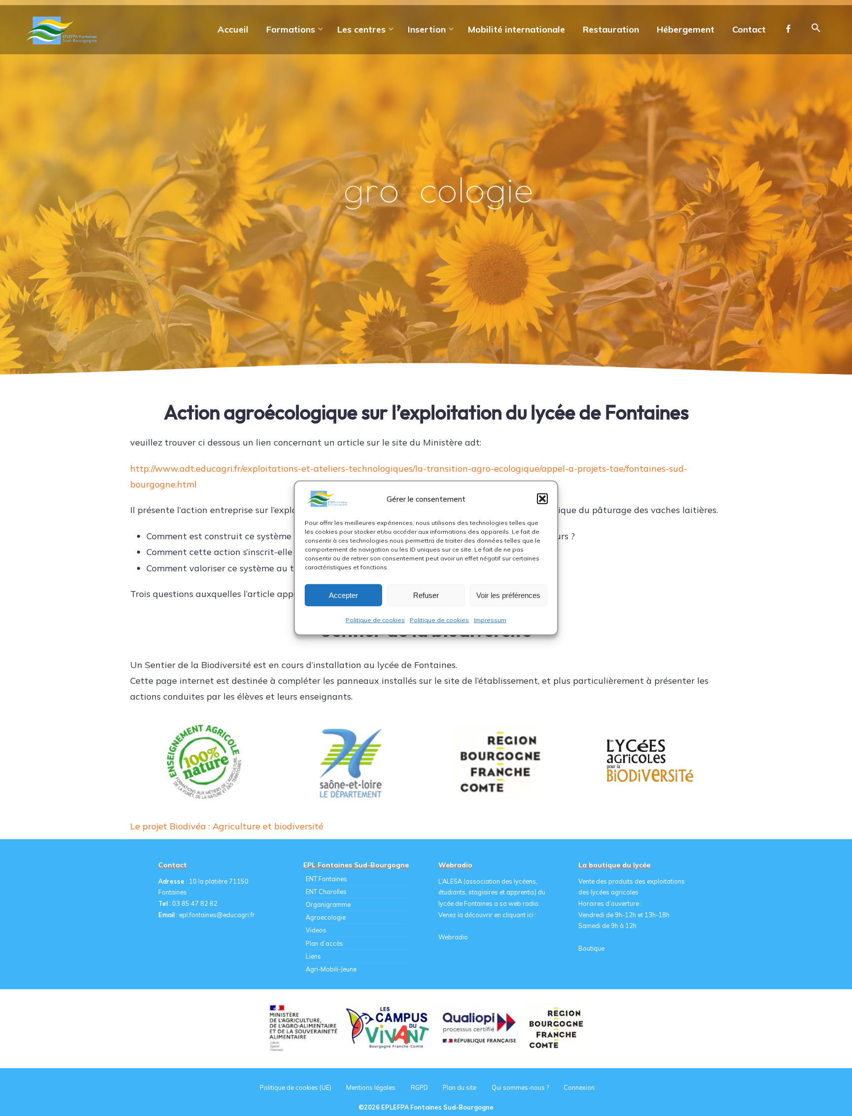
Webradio (453, 937)
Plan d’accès (324, 943)
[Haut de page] (813, 1077)
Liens (313, 956)
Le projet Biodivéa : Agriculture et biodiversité (226, 826)
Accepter (343, 595)
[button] (542, 499)
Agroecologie (326, 917)
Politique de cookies (375, 620)
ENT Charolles (326, 891)
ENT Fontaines (326, 879)
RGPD (419, 1087)
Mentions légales (370, 1087)
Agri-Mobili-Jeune (331, 969)
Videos (316, 930)
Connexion (579, 1087)
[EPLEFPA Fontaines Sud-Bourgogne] (63, 29)
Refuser (426, 595)
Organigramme (328, 904)
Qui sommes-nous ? (520, 1087)
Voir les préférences (508, 595)
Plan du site (459, 1087)
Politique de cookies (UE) (295, 1087)
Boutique (591, 948)
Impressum (490, 620)
